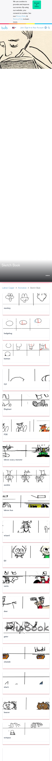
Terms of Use (18, 19)
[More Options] (47, 276)
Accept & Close (36, 4)
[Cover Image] (26, 156)
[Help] (46, 27)
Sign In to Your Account (34, 27)
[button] (49, 27)
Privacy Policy (21, 16)
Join (22, 27)
